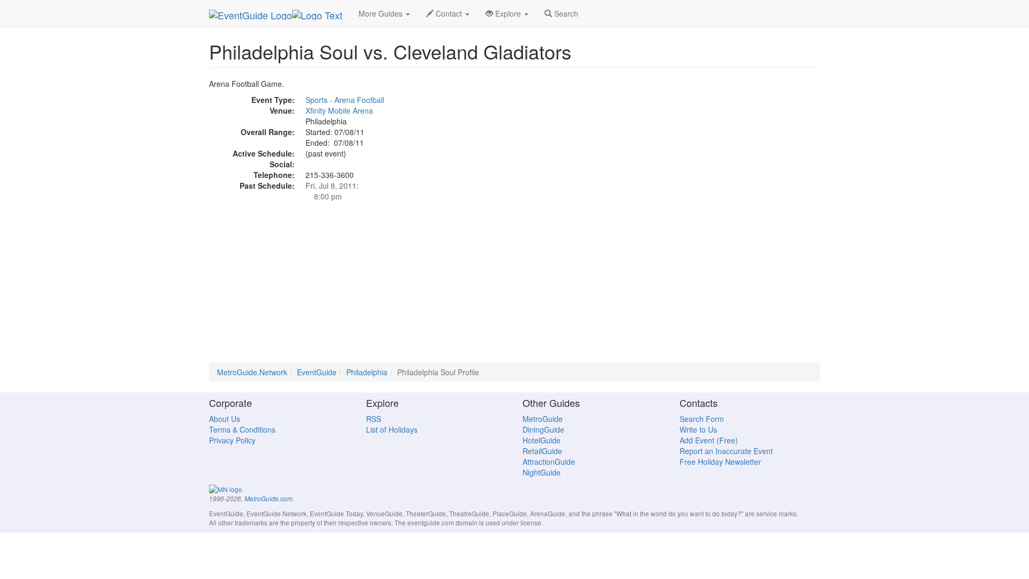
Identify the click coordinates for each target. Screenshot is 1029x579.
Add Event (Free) (709, 440)
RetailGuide (542, 451)
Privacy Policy (232, 440)
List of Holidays (391, 429)
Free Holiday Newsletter (720, 461)
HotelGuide (542, 440)
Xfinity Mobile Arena (339, 110)
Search (565, 13)
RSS (373, 418)
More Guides (382, 13)
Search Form (702, 418)
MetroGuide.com (268, 498)
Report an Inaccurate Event (726, 451)
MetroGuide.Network (252, 372)
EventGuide (317, 372)
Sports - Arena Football (344, 99)
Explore (508, 13)
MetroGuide (543, 418)
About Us (224, 418)
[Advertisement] (514, 287)
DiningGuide (543, 429)
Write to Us (698, 429)
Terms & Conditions (242, 429)
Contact (449, 13)
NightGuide (542, 472)
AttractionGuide (549, 461)
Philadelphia (366, 372)
